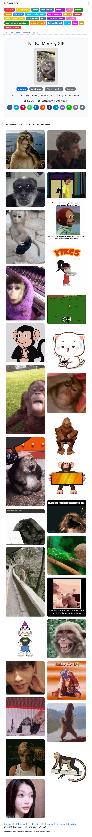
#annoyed (53, 410)
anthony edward (38, 23)
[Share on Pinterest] (23, 107)
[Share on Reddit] (42, 107)
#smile (10, 733)
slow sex (78, 10)
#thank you (12, 729)
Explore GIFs (10, 824)
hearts (8, 14)
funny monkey (23, 10)
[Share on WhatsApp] (29, 107)
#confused (54, 166)
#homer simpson (56, 317)
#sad (10, 769)
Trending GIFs (38, 824)
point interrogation (56, 18)
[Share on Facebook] (9, 107)
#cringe (53, 289)
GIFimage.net (8, 33)
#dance (52, 195)
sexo (69, 10)
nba (42, 18)
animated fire (47, 10)
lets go (77, 14)
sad (81, 23)
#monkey (53, 406)
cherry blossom (54, 14)
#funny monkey (54, 89)
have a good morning (14, 18)
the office (18, 14)
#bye (51, 321)
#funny (52, 191)
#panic (10, 773)
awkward (9, 10)
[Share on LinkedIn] (36, 107)
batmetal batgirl (55, 23)
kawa (67, 23)
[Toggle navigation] (85, 3)
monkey (22, 89)
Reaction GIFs (24, 824)
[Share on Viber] (62, 107)
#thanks (11, 725)
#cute (52, 572)
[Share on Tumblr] (49, 107)
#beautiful (12, 318)
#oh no (52, 281)
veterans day (32, 18)
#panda (52, 367)
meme (35, 10)
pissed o (67, 14)
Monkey (18, 33)
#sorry (10, 765)
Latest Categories (68, 824)
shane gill (60, 10)
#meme (70, 89)
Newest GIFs (52, 824)
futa (75, 23)
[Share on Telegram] (56, 107)
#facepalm (54, 285)
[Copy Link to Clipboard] (82, 107)
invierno (70, 18)
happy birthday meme (35, 14)
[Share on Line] (69, 107)
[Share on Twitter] (16, 107)
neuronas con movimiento (17, 23)
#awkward (36, 89)
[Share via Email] (75, 107)
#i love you (54, 187)
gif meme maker (12, 27)
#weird (52, 162)
